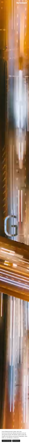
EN (6, 2)
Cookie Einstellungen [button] (7, 440)
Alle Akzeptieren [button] (16, 440)
